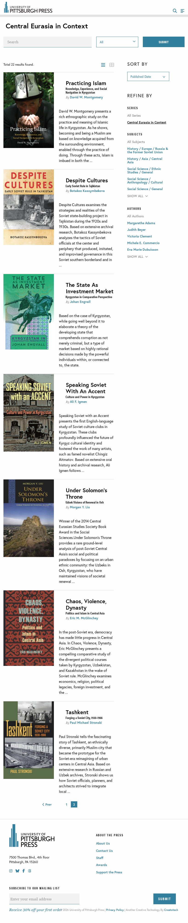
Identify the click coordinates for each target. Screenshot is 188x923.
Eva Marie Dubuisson (142, 249)
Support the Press (109, 872)
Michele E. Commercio (143, 243)
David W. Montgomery (86, 97)
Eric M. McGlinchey (84, 618)
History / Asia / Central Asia (144, 160)
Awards (101, 865)
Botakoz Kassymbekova (87, 190)
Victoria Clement (139, 236)
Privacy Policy (115, 910)
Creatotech (171, 910)
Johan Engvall (80, 301)
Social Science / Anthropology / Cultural (145, 180)
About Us (103, 843)
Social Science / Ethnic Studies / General (144, 170)
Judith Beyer (136, 229)
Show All (135, 196)
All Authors (135, 216)
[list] (103, 65)
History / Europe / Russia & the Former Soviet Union (147, 150)
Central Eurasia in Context (146, 122)
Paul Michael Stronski (86, 722)
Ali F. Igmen (78, 401)
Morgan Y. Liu (80, 507)
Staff (99, 858)
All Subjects (136, 142)
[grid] (111, 65)
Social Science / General (145, 189)
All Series (134, 115)
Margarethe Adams (141, 223)
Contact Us (104, 850)
